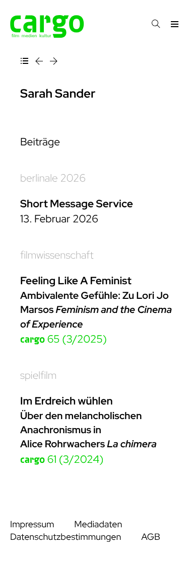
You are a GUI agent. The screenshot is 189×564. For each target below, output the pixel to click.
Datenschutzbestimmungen (65, 537)
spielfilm (38, 375)
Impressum (32, 524)
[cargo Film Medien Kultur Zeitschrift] (47, 35)
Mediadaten (98, 524)
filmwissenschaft (57, 255)
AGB (150, 537)
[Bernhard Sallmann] (40, 62)
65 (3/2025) (63, 339)
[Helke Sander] (53, 62)
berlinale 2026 (53, 178)
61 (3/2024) (61, 459)
